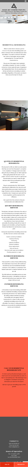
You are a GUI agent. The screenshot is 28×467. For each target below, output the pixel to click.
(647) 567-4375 (16, 445)
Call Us (7, 464)
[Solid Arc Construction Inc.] (14, 6)
